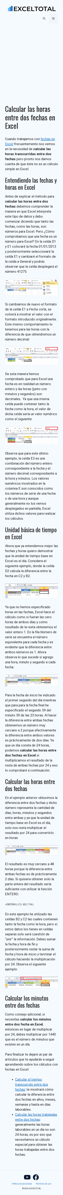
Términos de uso (43, 1184)
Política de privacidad (22, 1184)
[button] (44, 19)
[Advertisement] (31, 60)
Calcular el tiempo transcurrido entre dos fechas (31, 1084)
